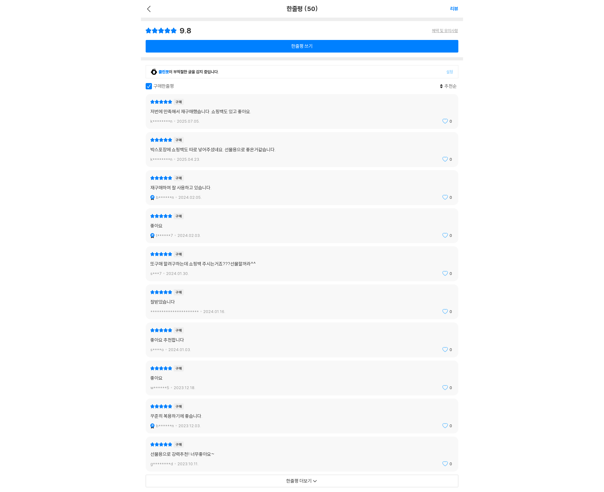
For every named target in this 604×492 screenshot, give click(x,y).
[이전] (148, 9)
